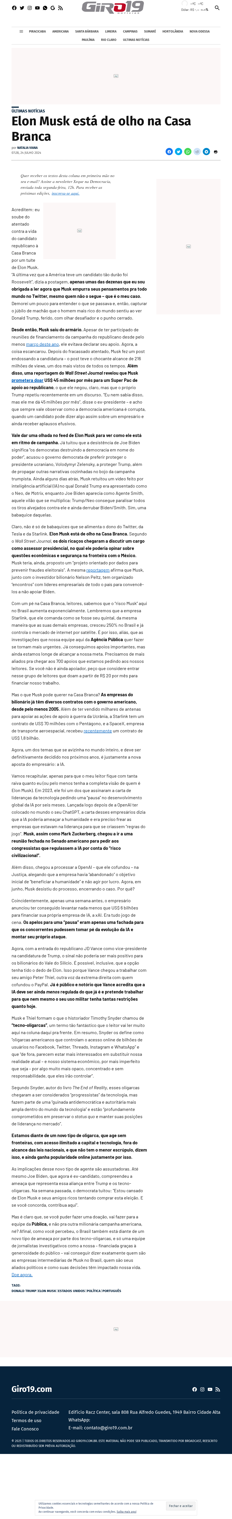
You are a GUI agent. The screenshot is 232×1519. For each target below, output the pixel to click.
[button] (169, 151)
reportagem (98, 570)
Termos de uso (26, 1420)
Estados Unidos (71, 1291)
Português (111, 1291)
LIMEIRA (110, 31)
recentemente (98, 730)
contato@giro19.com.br (108, 1427)
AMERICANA (60, 31)
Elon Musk (47, 1291)
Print (215, 151)
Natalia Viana (27, 148)
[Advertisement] (116, 1485)
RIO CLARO (108, 40)
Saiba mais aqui (126, 1511)
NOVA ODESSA (200, 31)
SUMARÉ (150, 31)
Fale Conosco (25, 1429)
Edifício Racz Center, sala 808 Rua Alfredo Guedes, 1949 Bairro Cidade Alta (144, 1412)
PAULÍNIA (88, 40)
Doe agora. (22, 1274)
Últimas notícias (28, 111)
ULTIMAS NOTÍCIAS (136, 40)
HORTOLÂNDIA (172, 31)
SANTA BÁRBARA (87, 31)
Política (94, 1291)
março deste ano (42, 344)
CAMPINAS (130, 31)
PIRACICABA (37, 31)
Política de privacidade (35, 1412)
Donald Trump (24, 1291)
